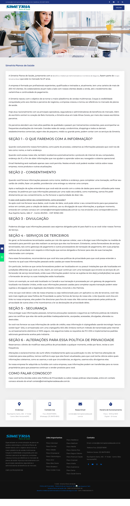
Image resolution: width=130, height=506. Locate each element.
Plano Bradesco (51, 467)
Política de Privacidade (47, 486)
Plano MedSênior (73, 440)
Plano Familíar (51, 446)
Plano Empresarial (52, 453)
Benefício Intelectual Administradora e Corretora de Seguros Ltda (57, 490)
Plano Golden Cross (53, 470)
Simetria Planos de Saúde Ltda (57, 488)
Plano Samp (71, 470)
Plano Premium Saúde (75, 457)
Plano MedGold (72, 443)
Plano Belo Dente (52, 463)
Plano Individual (52, 443)
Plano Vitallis (71, 463)
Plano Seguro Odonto (74, 453)
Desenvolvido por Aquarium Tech (65, 486)
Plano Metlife (71, 447)
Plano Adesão (51, 450)
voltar (119, 7)
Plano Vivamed (72, 460)
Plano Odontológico (53, 456)
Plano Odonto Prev (73, 450)
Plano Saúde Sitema (74, 474)
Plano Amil (50, 460)
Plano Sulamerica (73, 467)
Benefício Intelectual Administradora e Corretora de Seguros (76, 76)
